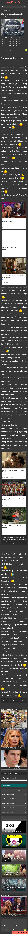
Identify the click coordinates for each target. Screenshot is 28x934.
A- (16, 933)
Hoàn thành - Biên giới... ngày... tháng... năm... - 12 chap (14, 37)
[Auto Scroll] (24, 932)
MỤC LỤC (14, 700)
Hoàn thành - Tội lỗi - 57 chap (12, 831)
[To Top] (18, 932)
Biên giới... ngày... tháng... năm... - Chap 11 (11, 41)
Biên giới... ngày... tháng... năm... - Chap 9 (10, 45)
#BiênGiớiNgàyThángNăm (8, 10)
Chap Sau (22, 700)
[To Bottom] (21, 932)
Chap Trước (5, 700)
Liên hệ (15, 925)
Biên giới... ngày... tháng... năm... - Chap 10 (11, 43)
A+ (13, 933)
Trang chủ (4, 925)
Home (2, 10)
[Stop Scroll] (26, 932)
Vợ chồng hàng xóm (9, 845)
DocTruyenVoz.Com (20, 537)
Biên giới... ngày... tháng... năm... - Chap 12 (11, 40)
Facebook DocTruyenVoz (14, 541)
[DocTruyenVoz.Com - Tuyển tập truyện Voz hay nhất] (14, 4)
